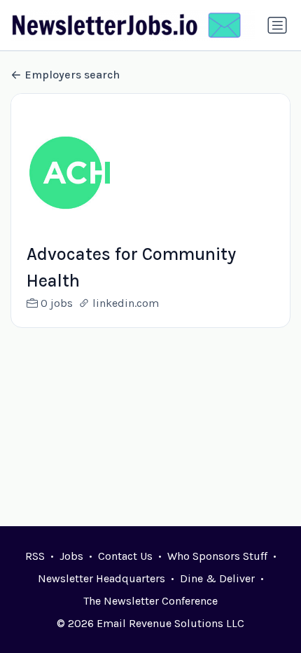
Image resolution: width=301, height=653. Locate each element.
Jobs (71, 556)
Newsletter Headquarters (101, 578)
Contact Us (125, 556)
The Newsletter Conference (150, 600)
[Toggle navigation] (277, 25)
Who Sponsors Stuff (217, 556)
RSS (35, 556)
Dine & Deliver (217, 578)
